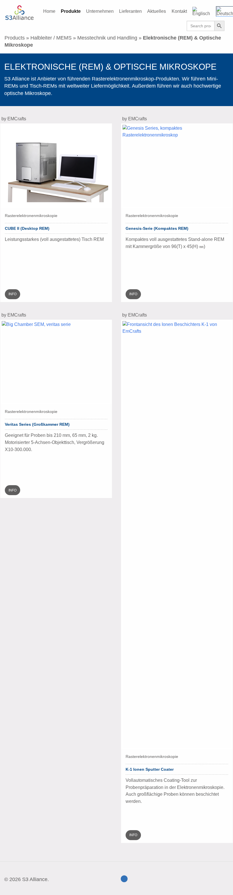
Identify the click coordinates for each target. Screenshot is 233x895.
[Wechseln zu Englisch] (204, 11)
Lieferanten (130, 11)
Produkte (71, 11)
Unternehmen (100, 11)
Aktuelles (156, 11)
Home (49, 11)
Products (15, 38)
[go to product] (56, 165)
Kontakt (179, 11)
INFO (12, 294)
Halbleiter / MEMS (51, 38)
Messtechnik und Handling (107, 38)
